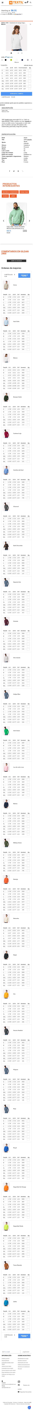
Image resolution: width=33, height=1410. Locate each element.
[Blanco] (17, 60)
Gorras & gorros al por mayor (9, 1370)
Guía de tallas (28, 65)
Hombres (5, 196)
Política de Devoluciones (24, 1364)
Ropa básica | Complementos (10, 192)
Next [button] (30, 38)
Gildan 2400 (5, 110)
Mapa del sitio (27, 1402)
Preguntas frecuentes (25, 1392)
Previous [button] (3, 38)
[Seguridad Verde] (11, 60)
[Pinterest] (18, 171)
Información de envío (23, 1362)
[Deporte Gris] (28, 60)
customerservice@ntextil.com (9, 1384)
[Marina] (22, 60)
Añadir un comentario (16, 260)
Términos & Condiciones (24, 1366)
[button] (25, 2)
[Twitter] (14, 171)
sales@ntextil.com (6, 1387)
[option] (16, 37)
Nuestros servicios (22, 1360)
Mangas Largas (24, 192)
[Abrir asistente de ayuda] (29, 1407)
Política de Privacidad (7, 1402)
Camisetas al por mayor (7, 1368)
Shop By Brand (5, 1360)
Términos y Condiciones (18, 1402)
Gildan (3, 23)
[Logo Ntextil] (16, 2)
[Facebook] (9, 171)
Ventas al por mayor (6, 1366)
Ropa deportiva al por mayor (8, 1372)
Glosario (20, 1368)
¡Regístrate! (26, 1351)
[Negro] (6, 60)
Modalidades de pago (23, 1358)
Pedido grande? (6, 1358)
